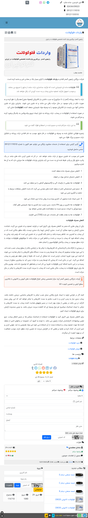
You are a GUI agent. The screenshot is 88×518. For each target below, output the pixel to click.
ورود (17, 485)
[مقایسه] (15, 33)
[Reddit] (43, 368)
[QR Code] (6, 33)
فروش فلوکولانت (74, 349)
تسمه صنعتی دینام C (67, 483)
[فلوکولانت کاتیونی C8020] (79, 499)
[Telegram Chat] (84, 515)
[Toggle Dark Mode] (49, 515)
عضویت (9, 485)
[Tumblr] (32, 368)
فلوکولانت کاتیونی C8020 (65, 499)
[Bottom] (2, 516)
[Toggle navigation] (6, 23)
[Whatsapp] (44, 2)
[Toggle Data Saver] (46, 515)
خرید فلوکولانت (74, 343)
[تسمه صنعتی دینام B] (79, 491)
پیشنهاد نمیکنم (57, 390)
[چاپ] (9, 33)
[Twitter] (51, 368)
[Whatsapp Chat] (79, 515)
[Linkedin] (47, 368)
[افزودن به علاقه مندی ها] (12, 33)
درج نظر (47, 437)
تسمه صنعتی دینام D (67, 474)
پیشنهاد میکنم (73, 390)
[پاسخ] (67, 447)
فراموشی (38, 489)
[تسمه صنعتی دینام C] (79, 483)
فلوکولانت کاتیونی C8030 (65, 507)
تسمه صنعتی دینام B (67, 491)
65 (7, 455)
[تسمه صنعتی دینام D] (79, 474)
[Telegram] (48, 2)
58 (11, 455)
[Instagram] (40, 2)
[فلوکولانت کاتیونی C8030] (79, 507)
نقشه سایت (58, 515)
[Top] (2, 513)
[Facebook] (55, 368)
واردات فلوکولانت (73, 358)
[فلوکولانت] (80, 22)
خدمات (71, 462)
